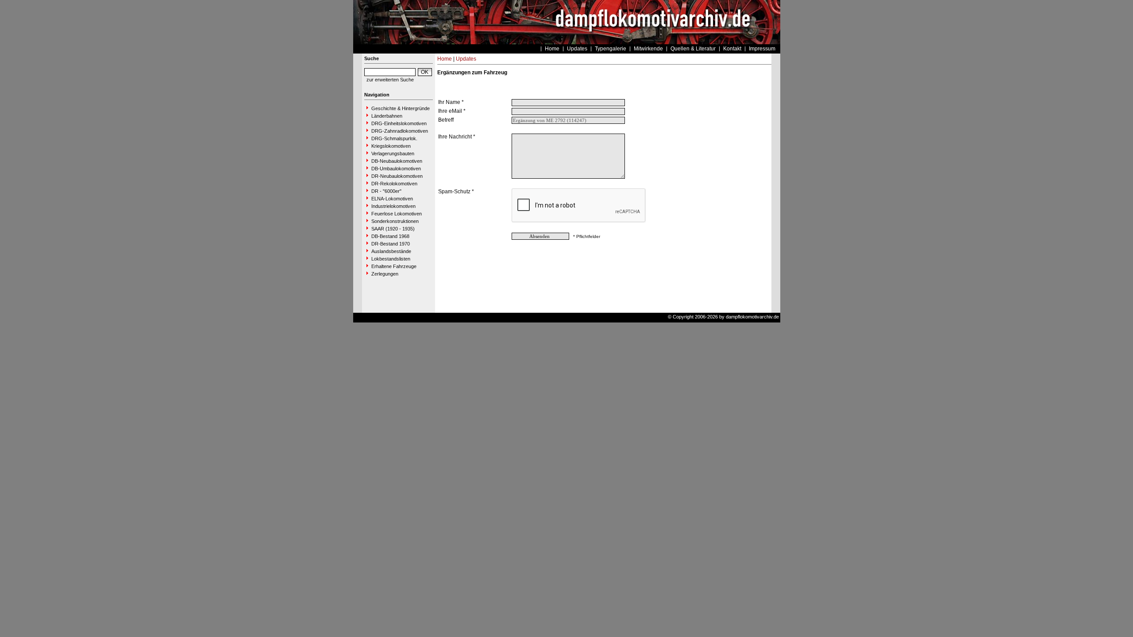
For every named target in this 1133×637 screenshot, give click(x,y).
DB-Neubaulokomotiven (396, 161)
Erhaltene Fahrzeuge (393, 266)
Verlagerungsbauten (392, 153)
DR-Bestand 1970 (390, 243)
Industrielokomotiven (393, 206)
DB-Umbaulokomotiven (396, 168)
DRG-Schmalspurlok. (394, 138)
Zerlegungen (384, 273)
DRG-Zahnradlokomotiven (399, 131)
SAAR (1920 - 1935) (393, 228)
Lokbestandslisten (390, 258)
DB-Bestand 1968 (390, 236)
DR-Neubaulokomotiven (397, 176)
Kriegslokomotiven (391, 146)
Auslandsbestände (391, 251)
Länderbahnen (386, 116)
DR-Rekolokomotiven (394, 183)
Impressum (762, 49)
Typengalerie (610, 49)
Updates (577, 49)
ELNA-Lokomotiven (392, 198)
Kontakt (732, 49)
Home (552, 49)
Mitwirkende (648, 49)
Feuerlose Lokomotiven (396, 213)
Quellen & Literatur (693, 49)
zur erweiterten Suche (390, 79)
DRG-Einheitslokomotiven (399, 123)
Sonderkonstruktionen (395, 221)
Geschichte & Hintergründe (400, 108)
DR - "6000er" (386, 191)
